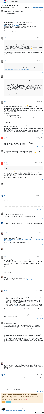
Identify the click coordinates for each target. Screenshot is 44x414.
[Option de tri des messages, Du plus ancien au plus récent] (31, 7)
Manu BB (5, 232)
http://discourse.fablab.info (33, 196)
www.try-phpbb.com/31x (28, 279)
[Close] (42, 394)
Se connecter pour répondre (38, 7)
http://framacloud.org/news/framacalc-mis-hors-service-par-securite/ (17, 69)
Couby (5, 10)
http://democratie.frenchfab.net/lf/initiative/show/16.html (14, 25)
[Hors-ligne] (2, 10)
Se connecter (8, 401)
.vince (5, 195)
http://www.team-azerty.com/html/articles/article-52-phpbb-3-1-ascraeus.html (18, 250)
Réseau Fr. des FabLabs (12, 1)
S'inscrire (3, 401)
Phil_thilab (5, 137)
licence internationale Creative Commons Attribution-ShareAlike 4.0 (14, 410)
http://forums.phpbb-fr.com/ (20, 280)
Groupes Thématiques (5, 7)
